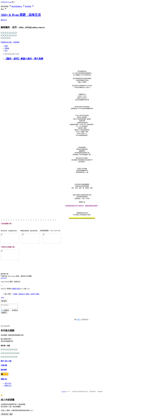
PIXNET (68, 391)
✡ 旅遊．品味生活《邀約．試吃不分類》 (26, 294)
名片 (6, 50)
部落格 (7, 48)
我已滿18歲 (5, 414)
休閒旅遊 (16, 42)
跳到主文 (4, 20)
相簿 (6, 46)
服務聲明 (100, 391)
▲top (2, 297)
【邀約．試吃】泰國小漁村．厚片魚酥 (24, 58)
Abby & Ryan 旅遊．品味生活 (21, 14)
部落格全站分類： (7, 42)
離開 (11, 414)
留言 (18, 289)
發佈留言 (4, 312)
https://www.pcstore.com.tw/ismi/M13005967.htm (82, 218)
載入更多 (4, 301)
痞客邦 (14, 289)
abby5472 (4, 278)
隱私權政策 (93, 391)
